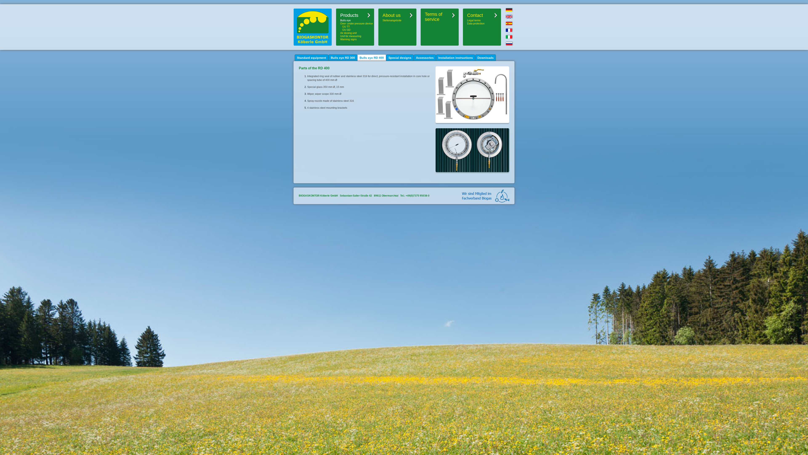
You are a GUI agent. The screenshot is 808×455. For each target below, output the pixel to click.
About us (392, 15)
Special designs (399, 57)
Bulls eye (345, 20)
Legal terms (474, 20)
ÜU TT (346, 26)
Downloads (485, 57)
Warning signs (348, 39)
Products (349, 15)
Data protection (476, 23)
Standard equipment (311, 57)
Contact (475, 15)
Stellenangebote (392, 20)
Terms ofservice (433, 17)
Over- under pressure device (356, 23)
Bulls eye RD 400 (372, 57)
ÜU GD (346, 29)
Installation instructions (455, 57)
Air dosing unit (348, 33)
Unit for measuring (350, 36)
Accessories (425, 57)
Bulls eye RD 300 (343, 57)
